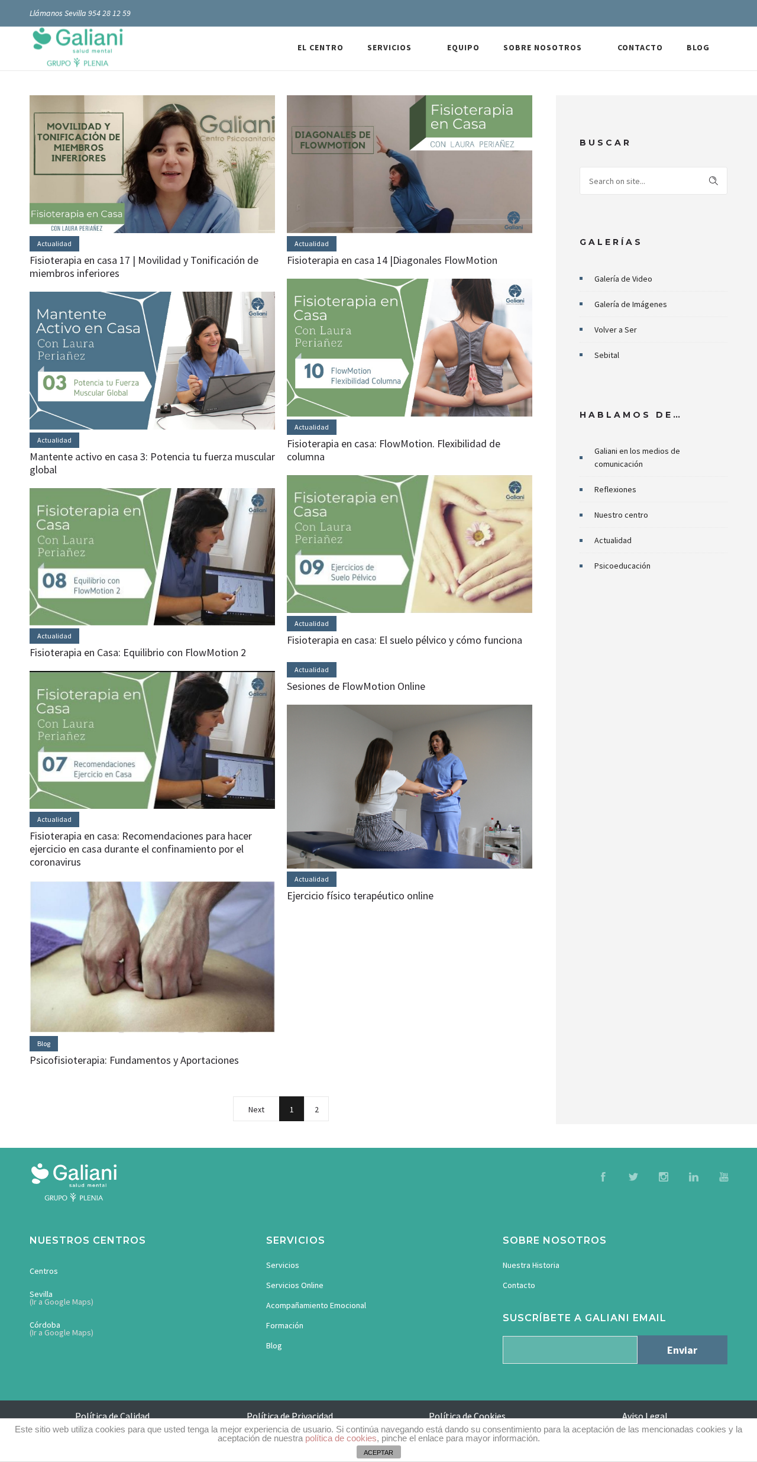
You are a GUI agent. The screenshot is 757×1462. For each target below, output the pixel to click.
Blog (274, 1345)
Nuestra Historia (531, 1265)
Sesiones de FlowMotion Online (356, 686)
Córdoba (45, 1324)
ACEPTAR (378, 1452)
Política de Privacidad (290, 1416)
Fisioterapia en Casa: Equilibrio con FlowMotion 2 (138, 652)
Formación (284, 1325)
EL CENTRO (320, 47)
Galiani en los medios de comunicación (637, 457)
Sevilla (41, 1294)
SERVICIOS (389, 47)
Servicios (282, 1265)
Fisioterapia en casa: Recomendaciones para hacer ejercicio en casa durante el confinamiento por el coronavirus (141, 849)
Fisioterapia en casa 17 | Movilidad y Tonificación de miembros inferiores (144, 266)
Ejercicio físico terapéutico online (360, 895)
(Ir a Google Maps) (61, 1301)
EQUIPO (463, 47)
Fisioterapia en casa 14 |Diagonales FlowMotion (392, 260)
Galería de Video (623, 278)
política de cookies (341, 1438)
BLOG (698, 47)
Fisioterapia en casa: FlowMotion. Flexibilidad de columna (393, 450)
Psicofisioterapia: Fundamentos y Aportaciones (134, 1060)
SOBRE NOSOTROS (542, 47)
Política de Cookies (467, 1416)
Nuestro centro (621, 514)
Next (256, 1109)
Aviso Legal (645, 1416)
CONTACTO (640, 47)
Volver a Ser (615, 329)
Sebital (606, 355)
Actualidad (613, 540)
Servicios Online (294, 1285)
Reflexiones (615, 489)
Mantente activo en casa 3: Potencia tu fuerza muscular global (152, 463)
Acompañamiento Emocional (316, 1305)
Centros (44, 1271)
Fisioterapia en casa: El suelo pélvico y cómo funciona (404, 640)
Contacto (519, 1285)
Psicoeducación (622, 565)
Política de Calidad (112, 1416)
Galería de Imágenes (630, 304)
